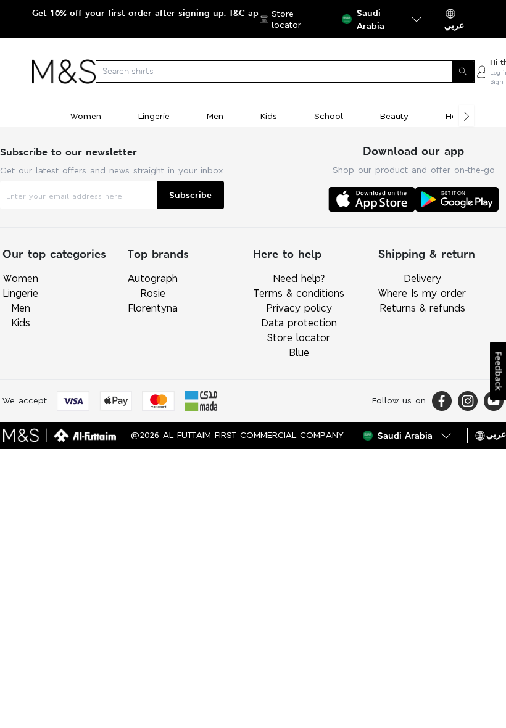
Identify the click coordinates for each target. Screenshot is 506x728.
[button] (382, 19)
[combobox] (285, 71)
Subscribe (190, 195)
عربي (454, 25)
